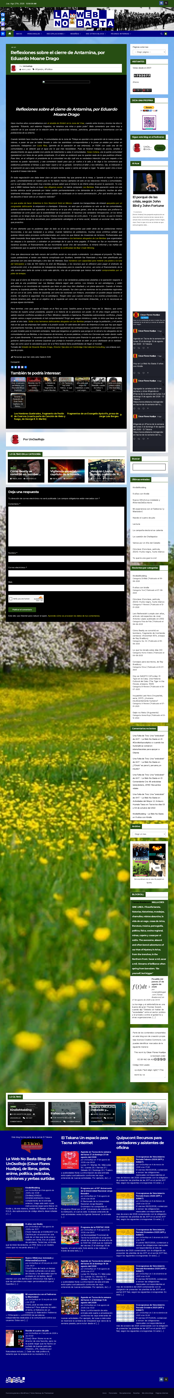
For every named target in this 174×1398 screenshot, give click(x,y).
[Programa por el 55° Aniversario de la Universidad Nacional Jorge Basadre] (70, 1196)
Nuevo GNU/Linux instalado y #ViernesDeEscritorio (106, 1109)
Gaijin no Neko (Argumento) (146, 712)
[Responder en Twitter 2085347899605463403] (135, 409)
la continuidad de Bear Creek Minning (77, 248)
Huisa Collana (93, 152)
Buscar (136, 458)
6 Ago (159, 381)
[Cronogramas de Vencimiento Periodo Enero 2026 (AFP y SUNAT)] (125, 1201)
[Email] (2, 29)
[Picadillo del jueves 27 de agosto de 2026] (141, 987)
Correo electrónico (17, 567)
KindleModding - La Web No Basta (148, 814)
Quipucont (126, 1137)
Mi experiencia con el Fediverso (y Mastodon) (146, 1109)
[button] (161, 34)
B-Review (146, 687)
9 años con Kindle (141, 494)
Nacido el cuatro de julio (144, 518)
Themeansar (49, 1393)
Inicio (19, 34)
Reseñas (75, 34)
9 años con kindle (141, 587)
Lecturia (136, 524)
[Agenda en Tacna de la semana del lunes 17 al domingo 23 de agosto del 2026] (70, 1160)
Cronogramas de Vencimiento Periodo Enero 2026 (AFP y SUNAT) (150, 1196)
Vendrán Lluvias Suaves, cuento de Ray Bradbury (106, 474)
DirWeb (144, 578)
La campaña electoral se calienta (148, 530)
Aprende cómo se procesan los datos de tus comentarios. (74, 616)
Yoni (143, 590)
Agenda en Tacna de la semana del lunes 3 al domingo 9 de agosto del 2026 (96, 1300)
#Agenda (152, 391)
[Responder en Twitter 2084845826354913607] (135, 439)
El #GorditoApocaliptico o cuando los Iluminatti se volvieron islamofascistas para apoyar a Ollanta (148, 746)
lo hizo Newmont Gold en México (57, 203)
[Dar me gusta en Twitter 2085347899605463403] (144, 409)
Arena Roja (146, 715)
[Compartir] (2, 33)
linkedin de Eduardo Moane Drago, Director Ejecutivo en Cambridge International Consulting (63, 347)
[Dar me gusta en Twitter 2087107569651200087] (144, 348)
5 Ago (159, 416)
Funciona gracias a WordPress (17, 1393)
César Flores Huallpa (147, 331)
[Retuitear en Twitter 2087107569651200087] (139, 348)
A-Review (146, 703)
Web (10, 582)
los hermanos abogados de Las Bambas (88, 238)
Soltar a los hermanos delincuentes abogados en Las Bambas (56, 321)
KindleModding (139, 487)
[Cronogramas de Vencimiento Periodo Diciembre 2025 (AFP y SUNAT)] (125, 1237)
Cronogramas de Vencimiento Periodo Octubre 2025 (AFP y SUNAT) (150, 1307)
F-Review (145, 604)
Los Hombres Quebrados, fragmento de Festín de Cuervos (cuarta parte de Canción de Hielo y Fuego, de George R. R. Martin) (39, 416)
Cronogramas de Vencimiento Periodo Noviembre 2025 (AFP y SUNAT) (151, 1268)
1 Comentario (137, 212)
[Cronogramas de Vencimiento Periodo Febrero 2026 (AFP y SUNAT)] (125, 1165)
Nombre (12, 553)
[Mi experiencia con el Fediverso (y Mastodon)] (15, 1302)
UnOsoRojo (27, 66)
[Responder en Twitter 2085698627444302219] (135, 373)
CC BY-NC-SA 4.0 (145, 1059)
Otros (144, 667)
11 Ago (159, 331)
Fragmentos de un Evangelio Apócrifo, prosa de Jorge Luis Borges (93, 415)
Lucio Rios (42, 145)
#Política (48, 69)
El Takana (70, 1137)
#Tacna (136, 394)
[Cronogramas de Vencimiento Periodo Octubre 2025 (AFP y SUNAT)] (125, 1313)
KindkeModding (140, 576)
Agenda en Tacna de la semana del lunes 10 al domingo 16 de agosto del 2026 (96, 1263)
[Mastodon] (2, 24)
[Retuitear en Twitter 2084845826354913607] (139, 439)
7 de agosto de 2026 (62, 1118)
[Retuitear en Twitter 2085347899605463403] (139, 409)
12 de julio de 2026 (143, 1114)
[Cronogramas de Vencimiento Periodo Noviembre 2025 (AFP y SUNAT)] (125, 1274)
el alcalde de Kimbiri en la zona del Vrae (65, 123)
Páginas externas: (141, 47)
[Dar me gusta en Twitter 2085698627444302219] (144, 373)
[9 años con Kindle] (15, 1232)
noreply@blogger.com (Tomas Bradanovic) (159, 994)
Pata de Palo (147, 621)
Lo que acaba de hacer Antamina (26, 203)
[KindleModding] (15, 1195)
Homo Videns (147, 653)
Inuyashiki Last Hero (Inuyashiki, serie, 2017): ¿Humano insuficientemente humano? (148, 698)
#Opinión (39, 69)
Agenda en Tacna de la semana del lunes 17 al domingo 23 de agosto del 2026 (96, 1154)
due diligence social (53, 187)
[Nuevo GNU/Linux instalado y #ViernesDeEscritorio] (15, 1266)
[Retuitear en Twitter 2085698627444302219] (139, 373)
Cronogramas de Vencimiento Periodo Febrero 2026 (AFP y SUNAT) (150, 1159)
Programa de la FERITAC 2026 (95, 1227)
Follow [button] (160, 148)
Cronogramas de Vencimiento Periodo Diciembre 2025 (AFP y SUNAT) (151, 1232)
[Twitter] (2, 19)
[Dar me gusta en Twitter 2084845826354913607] (144, 439)
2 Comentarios (73, 1121)
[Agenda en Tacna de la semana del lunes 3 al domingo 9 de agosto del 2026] (70, 1305)
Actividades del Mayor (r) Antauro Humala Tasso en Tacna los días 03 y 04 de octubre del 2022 (149, 804)
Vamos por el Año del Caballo (146, 543)
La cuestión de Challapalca (145, 536)
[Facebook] (2, 14)
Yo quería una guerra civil (144, 558)
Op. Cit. (13, 47)
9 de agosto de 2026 (21, 1114)
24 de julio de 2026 (102, 1114)
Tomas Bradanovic (141, 902)
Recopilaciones (55, 34)
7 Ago (159, 356)
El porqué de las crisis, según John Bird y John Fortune (148, 201)
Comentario (14, 504)
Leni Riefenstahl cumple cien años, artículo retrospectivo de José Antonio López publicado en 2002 (149, 616)
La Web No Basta (21, 1159)
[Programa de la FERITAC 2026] (70, 1235)
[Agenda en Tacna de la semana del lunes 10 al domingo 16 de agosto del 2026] (70, 1269)
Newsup (38, 1393)
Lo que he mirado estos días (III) (148, 650)
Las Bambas (88, 187)
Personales (34, 34)
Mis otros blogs (95, 34)
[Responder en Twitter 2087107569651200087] (135, 348)
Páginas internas (120, 34)
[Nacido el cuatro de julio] (15, 1338)
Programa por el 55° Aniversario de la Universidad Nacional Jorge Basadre (96, 1191)
